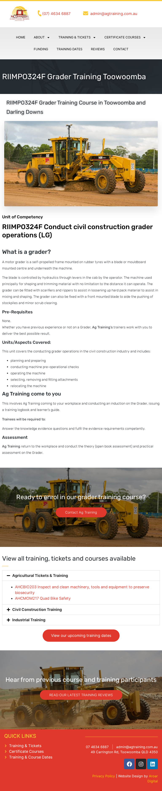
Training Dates (69, 49)
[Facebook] (129, 764)
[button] (81, 576)
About (39, 37)
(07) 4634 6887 (56, 13)
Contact (120, 49)
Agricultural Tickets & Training (40, 575)
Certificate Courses (122, 37)
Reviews (98, 49)
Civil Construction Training (37, 609)
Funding (41, 49)
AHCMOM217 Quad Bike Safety (43, 598)
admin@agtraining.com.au (113, 13)
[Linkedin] (152, 764)
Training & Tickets (74, 37)
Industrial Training (28, 620)
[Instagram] (141, 764)
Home (20, 37)
